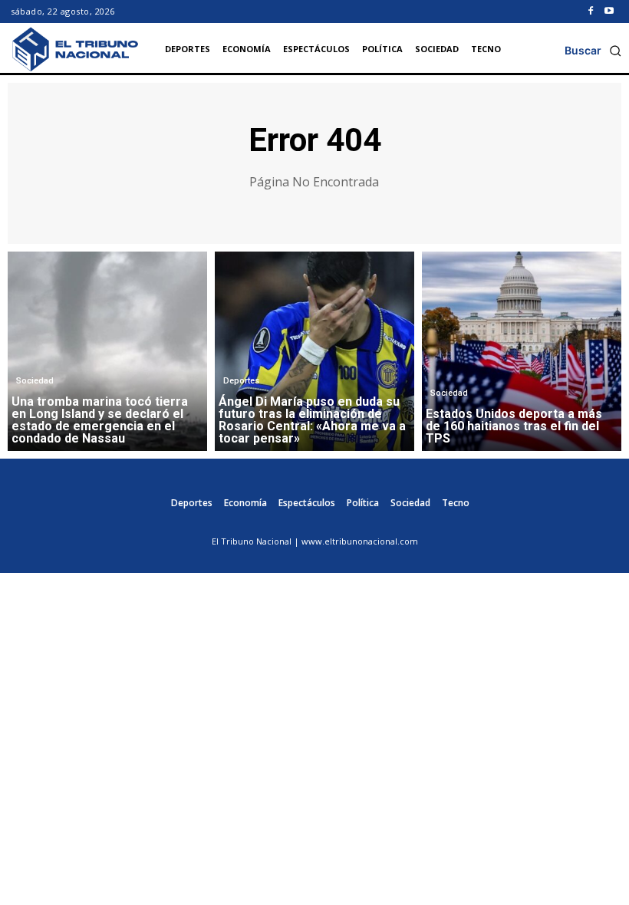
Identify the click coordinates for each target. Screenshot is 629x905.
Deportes (241, 381)
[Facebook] (590, 11)
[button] (593, 50)
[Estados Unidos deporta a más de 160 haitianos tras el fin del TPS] (521, 351)
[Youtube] (609, 11)
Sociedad (35, 381)
